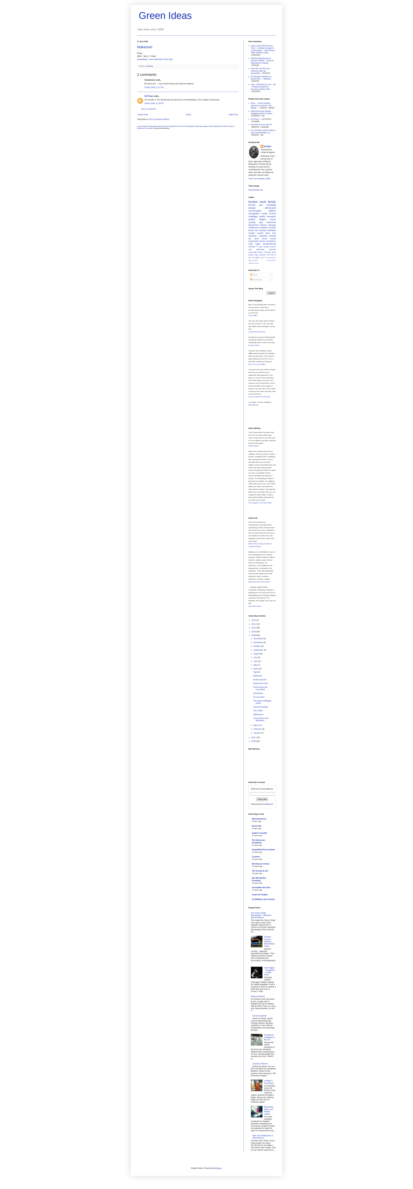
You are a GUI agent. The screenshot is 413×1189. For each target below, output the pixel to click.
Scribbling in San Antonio (263, 899)
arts (261, 205)
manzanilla (252, 252)
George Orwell (253, 345)
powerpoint (253, 241)
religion (262, 219)
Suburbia (145, 126)
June (256, 661)
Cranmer (256, 857)
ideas (267, 233)
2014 (253, 620)
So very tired (258, 697)
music (273, 219)
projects (262, 255)
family (272, 201)
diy (249, 238)
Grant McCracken (254, 606)
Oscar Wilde (252, 315)
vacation (272, 228)
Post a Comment (148, 109)
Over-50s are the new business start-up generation (260, 70)
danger (252, 208)
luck (274, 233)
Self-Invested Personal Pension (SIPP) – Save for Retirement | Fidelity (262, 60)
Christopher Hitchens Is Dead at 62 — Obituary (261, 77)
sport (256, 238)
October (257, 646)
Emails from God (260, 683)
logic (256, 255)
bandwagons (271, 257)
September (259, 650)
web (250, 249)
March (257, 725)
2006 (253, 741)
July (256, 657)
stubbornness (253, 263)
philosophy (270, 208)
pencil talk (256, 826)
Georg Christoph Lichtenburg (259, 397)
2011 (253, 624)
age (260, 247)
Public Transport (229, 126)
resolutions (271, 241)
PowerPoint (140, 128)
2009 (253, 632)
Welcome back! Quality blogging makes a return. (262, 112)
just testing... (258, 693)
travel (264, 238)
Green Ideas (165, 15)
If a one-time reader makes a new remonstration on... (263, 131)
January (257, 733)
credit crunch (269, 213)
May (256, 665)
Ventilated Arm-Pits (174, 126)
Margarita (192, 126)
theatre (260, 252)
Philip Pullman (253, 446)
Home (188, 114)
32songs (267, 252)
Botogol (267, 146)
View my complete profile (259, 179)
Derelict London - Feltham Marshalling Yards (269, 941)
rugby (257, 244)
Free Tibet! (258, 711)
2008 (253, 635)
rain (256, 230)
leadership (271, 222)
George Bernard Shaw (256, 332)
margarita (263, 236)
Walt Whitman (253, 405)
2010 (253, 628)
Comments (257, 280)
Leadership (152, 126)
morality (272, 236)
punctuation (271, 260)
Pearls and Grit (259, 680)
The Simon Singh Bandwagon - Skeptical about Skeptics (261, 915)
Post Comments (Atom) (159, 119)
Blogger (218, 1168)
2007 (253, 737)
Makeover (144, 47)
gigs (261, 222)
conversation (255, 210)
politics (251, 219)
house (273, 238)
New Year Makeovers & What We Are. (262, 1137)
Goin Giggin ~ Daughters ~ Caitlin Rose (269, 971)
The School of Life (260, 871)
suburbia (263, 230)
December (258, 638)
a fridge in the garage (269, 1082)
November (258, 642)
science (273, 247)
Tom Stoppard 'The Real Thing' (260, 503)
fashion (263, 225)
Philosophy (199, 126)
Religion (205, 126)
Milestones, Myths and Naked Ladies (269, 1110)
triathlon (264, 228)
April (256, 669)
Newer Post (143, 114)
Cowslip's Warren (260, 1064)
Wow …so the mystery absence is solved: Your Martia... (261, 105)
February (258, 729)
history (251, 255)
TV (257, 247)
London (139, 126)
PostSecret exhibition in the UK (269, 1037)
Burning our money (260, 864)
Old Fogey (149, 96)
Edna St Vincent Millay (256, 364)
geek (274, 252)
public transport (267, 216)
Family (211, 126)
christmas (252, 236)
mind (250, 244)
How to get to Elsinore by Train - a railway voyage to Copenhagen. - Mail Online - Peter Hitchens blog (263, 49)
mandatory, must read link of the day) (155, 59)
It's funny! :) (256, 119)
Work (186, 126)
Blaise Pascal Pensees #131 (259, 582)
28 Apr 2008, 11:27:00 (154, 87)
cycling (251, 222)
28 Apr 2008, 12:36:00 (154, 103)
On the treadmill (259, 1016)
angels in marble (259, 833)
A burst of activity (260, 707)
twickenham (253, 225)
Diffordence (258, 714)
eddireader (260, 249)
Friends (165, 126)
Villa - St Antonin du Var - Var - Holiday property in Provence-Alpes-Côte (263, 86)
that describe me (255, 190)
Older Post (233, 114)
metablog (149, 66)
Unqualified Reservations (263, 850)
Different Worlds (258, 996)
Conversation (149, 128)
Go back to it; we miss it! (261, 124)
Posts (254, 275)
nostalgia (253, 216)
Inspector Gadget (260, 894)
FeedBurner (268, 804)
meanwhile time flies (261, 887)
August (257, 654)
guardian (272, 249)
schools (251, 247)
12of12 (262, 257)
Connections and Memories (260, 719)
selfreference (254, 228)
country (260, 233)
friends (251, 205)
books (251, 230)
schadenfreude (269, 244)
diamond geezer (259, 819)
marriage (272, 225)
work (263, 201)
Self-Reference (218, 126)
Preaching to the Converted (260, 688)
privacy (262, 241)
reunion (266, 247)
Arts (182, 126)
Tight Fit (256, 672)
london (253, 201)
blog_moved (253, 260)
